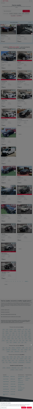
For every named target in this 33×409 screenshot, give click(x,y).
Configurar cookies (3, 407)
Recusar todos (29, 407)
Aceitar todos (24, 407)
